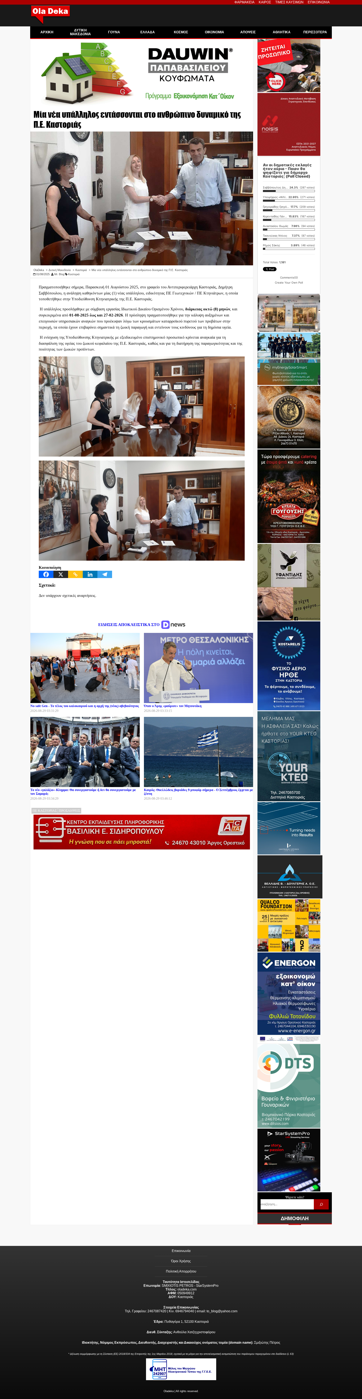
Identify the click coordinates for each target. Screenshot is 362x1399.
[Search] (321, 1204)
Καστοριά (74, 274)
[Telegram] (104, 574)
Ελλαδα (147, 32)
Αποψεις (248, 32)
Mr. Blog (59, 274)
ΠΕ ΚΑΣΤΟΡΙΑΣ (44, 810)
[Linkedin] (90, 574)
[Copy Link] (75, 574)
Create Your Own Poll (289, 282)
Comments (289, 277)
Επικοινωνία (181, 1251)
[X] (60, 574)
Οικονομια (214, 32)
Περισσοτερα (315, 32)
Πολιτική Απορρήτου (181, 1271)
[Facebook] (46, 574)
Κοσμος (181, 32)
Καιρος (265, 2)
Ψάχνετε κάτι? (294, 1197)
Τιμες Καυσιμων (289, 2)
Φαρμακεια (244, 2)
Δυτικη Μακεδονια (80, 32)
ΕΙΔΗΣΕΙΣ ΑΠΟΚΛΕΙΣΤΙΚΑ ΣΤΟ (129, 624)
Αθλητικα (282, 32)
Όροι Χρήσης (181, 1261)
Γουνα (114, 32)
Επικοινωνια (319, 2)
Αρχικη (46, 32)
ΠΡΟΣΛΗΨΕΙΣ (69, 810)
